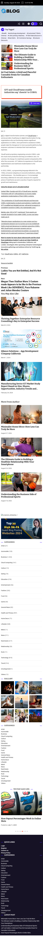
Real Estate (4, 641)
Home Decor (5, 618)
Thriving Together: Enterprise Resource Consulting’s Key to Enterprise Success (20, 319)
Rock (2, 652)
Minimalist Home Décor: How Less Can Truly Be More (26, 48)
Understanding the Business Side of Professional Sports (24, 66)
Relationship (5, 646)
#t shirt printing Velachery (16, 35)
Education (4, 579)
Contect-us (4, 850)
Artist (3, 546)
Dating (3, 574)
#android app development (17, 33)
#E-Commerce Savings (24, 38)
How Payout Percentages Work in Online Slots (16, 933)
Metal (3, 630)
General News (5, 607)
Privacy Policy (5, 853)
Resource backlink (7, 263)
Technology (4, 657)
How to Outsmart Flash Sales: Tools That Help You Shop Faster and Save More (21, 794)
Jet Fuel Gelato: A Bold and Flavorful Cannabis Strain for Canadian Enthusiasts (18, 74)
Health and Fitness (7, 613)
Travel (3, 663)
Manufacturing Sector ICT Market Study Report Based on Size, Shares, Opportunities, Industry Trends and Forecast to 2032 (20, 387)
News (3, 635)
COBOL (15, 254)
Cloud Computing (6, 562)
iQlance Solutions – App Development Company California (19, 352)
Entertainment (5, 585)
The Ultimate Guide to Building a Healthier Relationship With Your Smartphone (25, 58)
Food (2, 596)
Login (3, 846)
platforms (25, 254)
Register (4, 848)
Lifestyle (3, 624)
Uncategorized (5, 669)
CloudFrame (32, 135)
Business (4, 557)
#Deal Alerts (12, 38)
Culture (3, 568)
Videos (3, 674)
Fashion (3, 590)
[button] (4, 814)
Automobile (4, 551)
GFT (2, 135)
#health (4, 33)
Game (3, 602)
